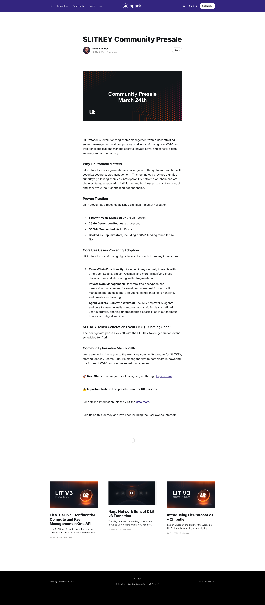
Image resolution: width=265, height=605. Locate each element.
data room (142, 402)
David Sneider (100, 48)
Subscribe (207, 6)
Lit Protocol (154, 584)
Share (177, 50)
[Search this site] (184, 6)
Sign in (193, 6)
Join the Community (136, 584)
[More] (101, 6)
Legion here (164, 376)
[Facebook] (139, 579)
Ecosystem (62, 6)
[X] (134, 579)
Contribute (78, 6)
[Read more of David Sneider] (87, 50)
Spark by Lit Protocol (59, 581)
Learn (92, 6)
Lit (51, 6)
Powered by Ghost (207, 581)
